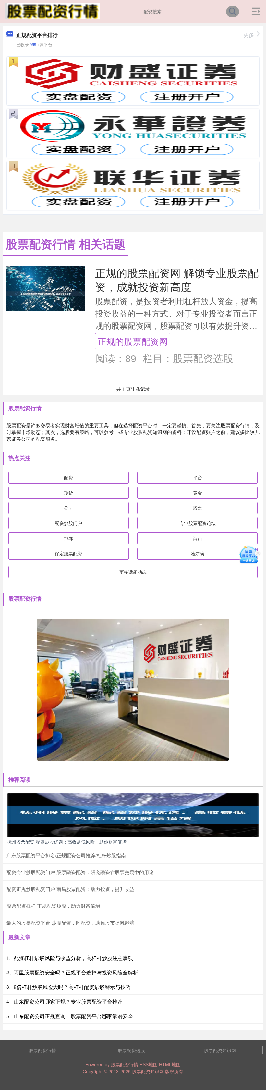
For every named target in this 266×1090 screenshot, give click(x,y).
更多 (249, 35)
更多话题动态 (133, 572)
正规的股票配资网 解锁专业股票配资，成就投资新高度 (177, 279)
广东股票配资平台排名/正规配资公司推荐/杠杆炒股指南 (66, 855)
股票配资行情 (42, 1050)
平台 (197, 477)
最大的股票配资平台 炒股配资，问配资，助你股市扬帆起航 (70, 922)
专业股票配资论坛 (197, 523)
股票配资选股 (131, 1050)
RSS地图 (148, 1064)
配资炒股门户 (68, 523)
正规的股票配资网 (133, 341)
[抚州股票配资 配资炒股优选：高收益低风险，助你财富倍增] (133, 814)
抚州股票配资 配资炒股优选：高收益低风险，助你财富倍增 (67, 842)
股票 (197, 508)
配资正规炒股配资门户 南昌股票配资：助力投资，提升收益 (70, 888)
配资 (68, 477)
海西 (197, 538)
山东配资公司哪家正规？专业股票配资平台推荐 (68, 1001)
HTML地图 (170, 1064)
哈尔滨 (197, 553)
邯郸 (68, 538)
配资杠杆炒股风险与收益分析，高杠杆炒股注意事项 (73, 958)
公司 (68, 508)
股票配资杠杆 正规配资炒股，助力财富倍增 (53, 905)
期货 (68, 492)
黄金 (197, 492)
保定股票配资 (68, 553)
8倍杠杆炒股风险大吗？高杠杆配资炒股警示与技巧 (72, 987)
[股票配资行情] (52, 10)
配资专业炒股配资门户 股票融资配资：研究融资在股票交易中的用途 (80, 872)
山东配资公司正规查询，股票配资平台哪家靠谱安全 (73, 1016)
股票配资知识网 (220, 1050)
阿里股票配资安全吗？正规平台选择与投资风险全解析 (76, 972)
